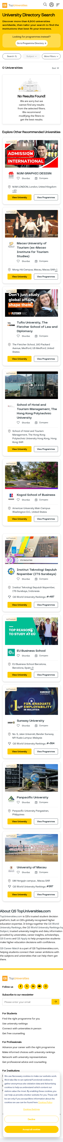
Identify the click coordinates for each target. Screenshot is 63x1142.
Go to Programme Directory (30, 43)
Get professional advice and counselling (24, 1062)
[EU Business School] (11, 652)
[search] (45, 4)
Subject (30, 56)
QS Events (6, 938)
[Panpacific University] (11, 799)
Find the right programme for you (21, 1018)
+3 (32, 668)
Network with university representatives (24, 1057)
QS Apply (22, 938)
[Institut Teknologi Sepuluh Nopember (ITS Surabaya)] (11, 571)
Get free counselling (13, 1033)
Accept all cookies (31, 1129)
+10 (14, 190)
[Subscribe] (55, 1002)
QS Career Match (9, 948)
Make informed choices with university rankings (28, 1052)
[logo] (14, 4)
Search (10, 56)
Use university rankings (15, 1023)
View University (19, 197)
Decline (31, 1119)
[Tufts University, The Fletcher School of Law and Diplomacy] (11, 323)
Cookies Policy (45, 1102)
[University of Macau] (11, 868)
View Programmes (46, 197)
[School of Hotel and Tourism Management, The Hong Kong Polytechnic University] (11, 406)
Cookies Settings (31, 1109)
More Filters (50, 56)
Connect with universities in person (21, 1028)
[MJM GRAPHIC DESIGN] (11, 174)
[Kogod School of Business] (11, 496)
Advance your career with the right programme (28, 1047)
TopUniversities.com (11, 916)
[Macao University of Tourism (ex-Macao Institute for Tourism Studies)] (11, 244)
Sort (54, 68)
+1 (56, 270)
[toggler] (58, 4)
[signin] (51, 4)
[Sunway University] (11, 722)
